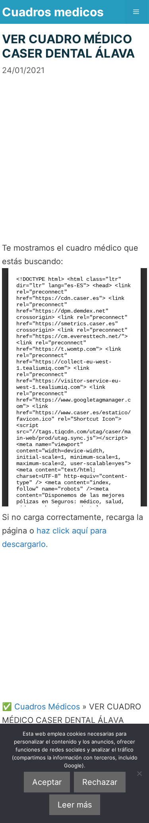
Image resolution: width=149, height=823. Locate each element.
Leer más (75, 804)
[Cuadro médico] (74, 387)
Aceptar (47, 782)
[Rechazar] (139, 773)
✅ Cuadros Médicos (41, 706)
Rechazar (99, 782)
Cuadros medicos (53, 12)
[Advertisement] (74, 150)
